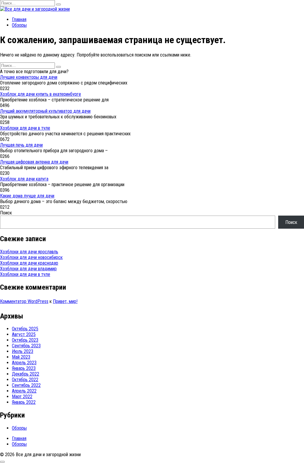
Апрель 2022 (24, 391)
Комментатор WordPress (24, 301)
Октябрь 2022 (25, 379)
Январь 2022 (24, 402)
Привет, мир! (65, 301)
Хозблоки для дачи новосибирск (31, 257)
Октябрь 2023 (25, 340)
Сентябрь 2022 (26, 385)
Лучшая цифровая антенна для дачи (34, 162)
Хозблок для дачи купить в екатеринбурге (40, 94)
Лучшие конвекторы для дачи (28, 77)
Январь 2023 (24, 368)
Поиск (6, 213)
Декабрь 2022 (25, 374)
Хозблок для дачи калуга (24, 179)
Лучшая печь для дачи (21, 145)
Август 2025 (24, 334)
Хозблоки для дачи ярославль (29, 252)
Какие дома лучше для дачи (27, 196)
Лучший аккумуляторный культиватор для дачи (45, 111)
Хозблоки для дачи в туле (25, 128)
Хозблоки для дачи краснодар (29, 263)
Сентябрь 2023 (26, 346)
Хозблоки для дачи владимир (28, 268)
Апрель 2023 (24, 362)
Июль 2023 (22, 351)
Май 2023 (21, 357)
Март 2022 (22, 396)
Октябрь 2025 (25, 329)
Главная (19, 19)
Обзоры (19, 25)
